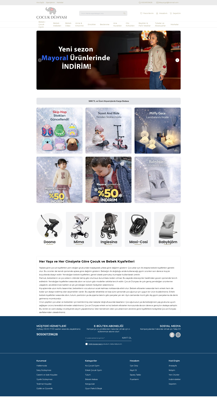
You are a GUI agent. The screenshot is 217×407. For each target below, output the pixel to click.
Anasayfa (173, 366)
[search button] (124, 13)
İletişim (172, 370)
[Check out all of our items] (59, 131)
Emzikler (92, 24)
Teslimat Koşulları (44, 384)
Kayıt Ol (126, 338)
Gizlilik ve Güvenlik (44, 388)
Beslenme (104, 24)
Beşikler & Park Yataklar (145, 24)
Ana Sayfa (40, 2)
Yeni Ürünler (174, 375)
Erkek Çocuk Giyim (93, 370)
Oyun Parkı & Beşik (93, 388)
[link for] (108, 60)
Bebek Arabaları (57, 24)
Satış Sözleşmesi (43, 370)
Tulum (88, 375)
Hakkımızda (41, 366)
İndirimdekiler (175, 379)
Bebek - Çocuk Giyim (42, 24)
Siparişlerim (50, 2)
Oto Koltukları (130, 24)
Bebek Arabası (91, 379)
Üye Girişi (134, 366)
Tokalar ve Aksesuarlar (160, 24)
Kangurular (90, 384)
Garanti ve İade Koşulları (46, 375)
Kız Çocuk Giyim (92, 366)
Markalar (60, 2)
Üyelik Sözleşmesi (44, 379)
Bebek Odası (68, 24)
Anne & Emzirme (79, 24)
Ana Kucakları (117, 24)
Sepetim (172, 384)
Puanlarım (134, 379)
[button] (40, 60)
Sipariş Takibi (135, 375)
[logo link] (51, 13)
